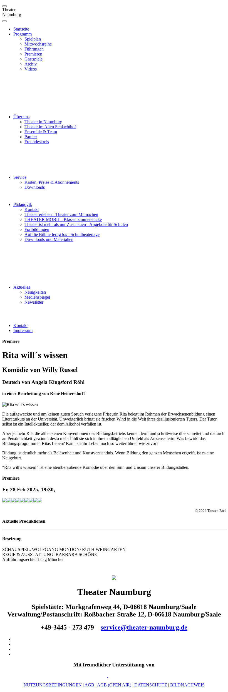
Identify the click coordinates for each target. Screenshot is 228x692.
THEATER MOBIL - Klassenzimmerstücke (63, 219)
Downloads (34, 187)
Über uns (21, 116)
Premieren (33, 54)
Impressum (23, 330)
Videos (30, 69)
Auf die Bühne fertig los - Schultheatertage (62, 234)
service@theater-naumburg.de (144, 627)
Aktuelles (21, 287)
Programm (22, 34)
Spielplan (32, 39)
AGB (89, 685)
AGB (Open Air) (114, 685)
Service (19, 177)
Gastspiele (33, 59)
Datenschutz (150, 685)
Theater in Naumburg (43, 121)
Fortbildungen (36, 229)
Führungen (34, 49)
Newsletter (33, 302)
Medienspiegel (37, 297)
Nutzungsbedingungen (53, 685)
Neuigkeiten (35, 292)
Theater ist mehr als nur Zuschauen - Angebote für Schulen (76, 224)
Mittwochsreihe (38, 44)
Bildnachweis (187, 685)
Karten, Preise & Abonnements (51, 182)
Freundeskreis (36, 141)
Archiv (30, 64)
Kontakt (31, 209)
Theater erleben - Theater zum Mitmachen (61, 214)
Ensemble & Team (40, 131)
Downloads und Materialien (48, 239)
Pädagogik (22, 204)
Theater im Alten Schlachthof (50, 126)
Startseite (21, 29)
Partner (30, 136)
